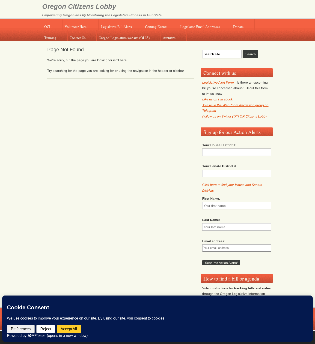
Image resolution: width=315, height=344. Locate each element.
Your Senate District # (219, 166)
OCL (47, 26)
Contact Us (78, 37)
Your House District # (218, 145)
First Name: (211, 198)
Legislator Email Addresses (200, 26)
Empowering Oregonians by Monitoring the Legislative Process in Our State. (102, 15)
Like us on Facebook (217, 99)
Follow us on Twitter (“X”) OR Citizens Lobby (234, 116)
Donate (238, 26)
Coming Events (156, 26)
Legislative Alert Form (218, 82)
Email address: (214, 241)
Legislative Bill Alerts (116, 26)
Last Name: (211, 220)
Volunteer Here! (76, 26)
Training (50, 37)
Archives (169, 37)
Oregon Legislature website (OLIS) (124, 37)
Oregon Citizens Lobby (79, 6)
